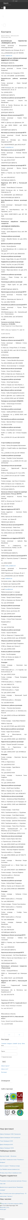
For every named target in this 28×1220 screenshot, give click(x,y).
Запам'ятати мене (7, 1057)
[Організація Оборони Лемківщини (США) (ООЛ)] (20, 1112)
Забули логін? (4, 1069)
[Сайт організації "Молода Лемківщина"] (13, 1112)
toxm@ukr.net (9, 589)
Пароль (3, 1051)
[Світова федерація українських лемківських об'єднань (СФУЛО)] (7, 1097)
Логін (2, 1045)
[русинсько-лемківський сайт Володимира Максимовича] (14, 1105)
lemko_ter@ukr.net (10, 565)
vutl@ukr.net (8, 55)
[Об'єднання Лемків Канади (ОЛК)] (7, 1112)
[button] (14, 1)
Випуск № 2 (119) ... (5, 1207)
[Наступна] (19, 1035)
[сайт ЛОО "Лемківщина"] (13, 1097)
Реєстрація (4, 1072)
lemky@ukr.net (9, 147)
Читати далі (3, 1209)
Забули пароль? (5, 1066)
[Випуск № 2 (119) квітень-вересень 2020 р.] (14, 1204)
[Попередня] (9, 1035)
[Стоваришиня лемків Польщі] (20, 1097)
